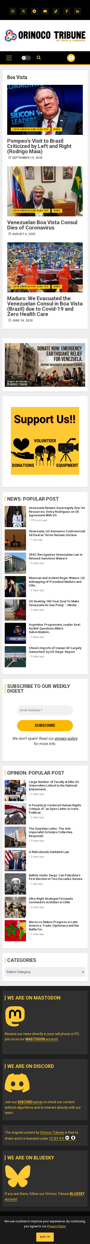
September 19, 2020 (27, 157)
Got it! (45, 1237)
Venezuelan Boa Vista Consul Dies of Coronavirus (42, 225)
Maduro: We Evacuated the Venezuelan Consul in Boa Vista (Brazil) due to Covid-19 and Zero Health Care (45, 306)
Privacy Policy (56, 1226)
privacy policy (66, 738)
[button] (9, 60)
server (30, 1102)
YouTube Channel (65, 58)
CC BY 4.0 (56, 1138)
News (57, 129)
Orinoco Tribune (52, 1132)
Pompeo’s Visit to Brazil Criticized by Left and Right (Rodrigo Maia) (39, 146)
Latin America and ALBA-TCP (30, 129)
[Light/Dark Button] (26, 58)
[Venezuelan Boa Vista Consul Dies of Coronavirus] (45, 191)
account (41, 1039)
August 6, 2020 (24, 234)
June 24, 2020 (22, 320)
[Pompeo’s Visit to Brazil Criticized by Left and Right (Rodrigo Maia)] (45, 110)
